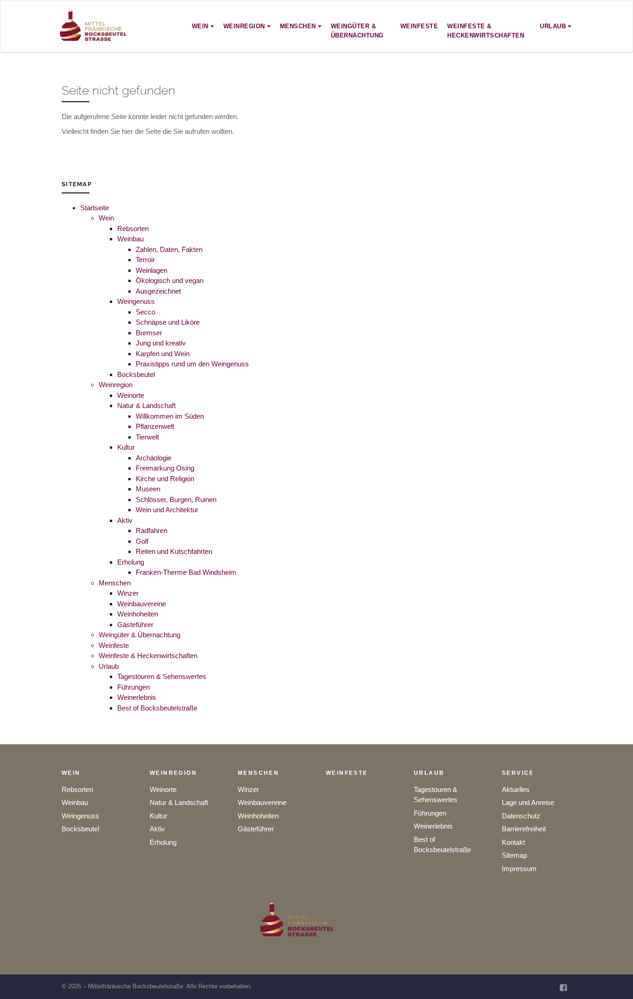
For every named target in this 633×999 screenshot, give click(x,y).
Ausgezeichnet (158, 291)
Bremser (149, 333)
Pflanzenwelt (155, 426)
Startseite (94, 208)
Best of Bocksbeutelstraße (157, 708)
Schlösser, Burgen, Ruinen (176, 499)
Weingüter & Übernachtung (139, 635)
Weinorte (130, 395)
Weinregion (116, 385)
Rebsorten (133, 228)
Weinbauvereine (141, 604)
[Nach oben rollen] (613, 979)
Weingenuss (136, 301)
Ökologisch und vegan (169, 280)
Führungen (133, 687)
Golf (142, 541)
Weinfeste (114, 645)
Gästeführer (135, 624)
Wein (106, 218)
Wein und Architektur (167, 510)
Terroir (145, 260)
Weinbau (130, 239)
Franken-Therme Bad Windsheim (186, 572)
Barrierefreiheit (524, 829)
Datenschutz (521, 816)
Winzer (128, 593)
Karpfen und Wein (163, 354)
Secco (145, 312)
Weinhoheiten (137, 614)
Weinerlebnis (136, 697)
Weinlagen (151, 270)
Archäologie (153, 458)
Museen (148, 489)
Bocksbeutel (136, 374)
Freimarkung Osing (165, 468)
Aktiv (125, 520)
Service (518, 773)
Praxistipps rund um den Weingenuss (192, 364)
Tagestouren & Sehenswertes (161, 676)
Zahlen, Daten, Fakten (169, 249)
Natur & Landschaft (146, 405)
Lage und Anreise (528, 802)
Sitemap (514, 855)
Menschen (115, 583)
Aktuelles (516, 789)
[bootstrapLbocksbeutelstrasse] (93, 26)
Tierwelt (147, 437)
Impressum (519, 869)
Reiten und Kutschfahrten (174, 551)
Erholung (130, 562)
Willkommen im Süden (170, 416)
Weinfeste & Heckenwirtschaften (148, 656)
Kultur (126, 447)
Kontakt (513, 842)
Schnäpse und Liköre (168, 322)
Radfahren (151, 530)
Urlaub (109, 666)
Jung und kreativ (161, 343)
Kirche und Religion (165, 479)
